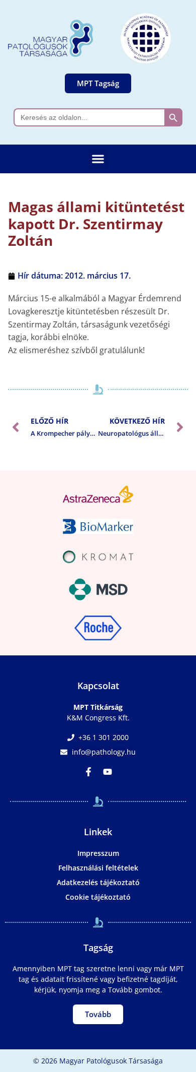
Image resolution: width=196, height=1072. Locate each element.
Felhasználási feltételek (98, 868)
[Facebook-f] (88, 771)
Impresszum (98, 853)
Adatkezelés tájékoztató (98, 882)
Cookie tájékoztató (98, 897)
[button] (98, 158)
